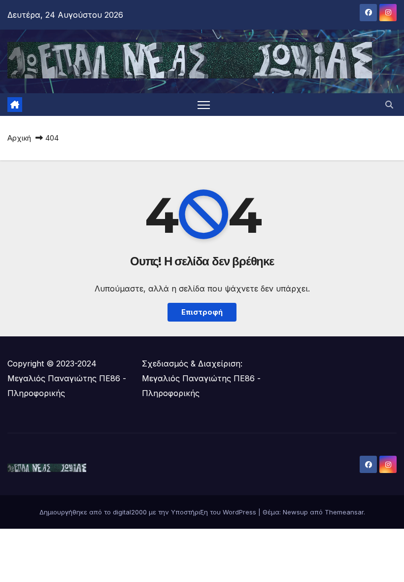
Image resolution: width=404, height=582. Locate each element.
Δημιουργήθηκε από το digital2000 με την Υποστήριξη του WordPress (148, 512)
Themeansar (344, 512)
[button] (389, 104)
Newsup (295, 512)
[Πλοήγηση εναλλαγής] (204, 104)
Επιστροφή (202, 312)
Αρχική (19, 138)
